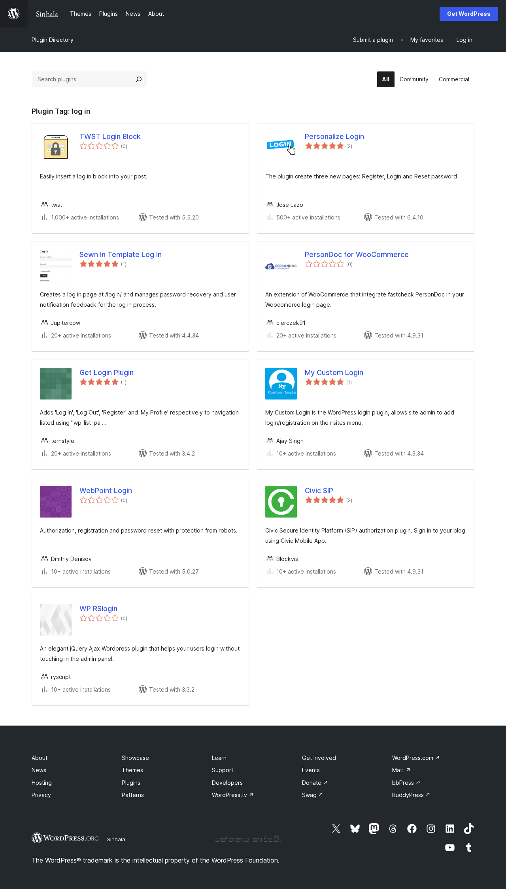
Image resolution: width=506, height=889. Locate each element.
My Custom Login (334, 372)
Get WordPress (469, 13)
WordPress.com (416, 757)
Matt (401, 770)
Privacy (41, 794)
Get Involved (319, 757)
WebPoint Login (105, 490)
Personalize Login (334, 136)
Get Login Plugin (106, 372)
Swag (312, 794)
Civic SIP (319, 490)
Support (222, 770)
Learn (219, 757)
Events (311, 770)
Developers (227, 782)
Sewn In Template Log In (120, 254)
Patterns (133, 794)
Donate (315, 782)
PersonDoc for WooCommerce (357, 254)
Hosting (42, 782)
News (39, 770)
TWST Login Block (110, 136)
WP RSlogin (98, 608)
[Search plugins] (139, 79)
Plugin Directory (53, 39)
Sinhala (116, 839)
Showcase (135, 757)
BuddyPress (411, 794)
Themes (132, 770)
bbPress (406, 782)
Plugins (131, 782)
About (39, 757)
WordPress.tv (233, 794)
